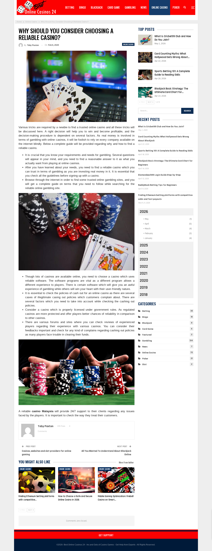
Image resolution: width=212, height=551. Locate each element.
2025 (144, 245)
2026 (144, 211)
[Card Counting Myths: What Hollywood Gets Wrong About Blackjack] (145, 57)
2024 (144, 252)
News (144, 7)
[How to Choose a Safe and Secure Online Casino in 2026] (76, 480)
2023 (144, 259)
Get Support (106, 535)
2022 (144, 266)
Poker (176, 7)
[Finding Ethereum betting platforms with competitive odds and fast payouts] (37, 480)
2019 (144, 287)
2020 (144, 280)
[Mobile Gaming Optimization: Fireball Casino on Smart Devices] (116, 480)
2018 (144, 294)
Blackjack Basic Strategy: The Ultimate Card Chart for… (171, 90)
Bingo (82, 7)
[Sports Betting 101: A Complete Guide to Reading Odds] (145, 75)
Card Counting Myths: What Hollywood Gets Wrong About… (172, 55)
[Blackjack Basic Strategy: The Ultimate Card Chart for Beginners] (145, 92)
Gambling (130, 7)
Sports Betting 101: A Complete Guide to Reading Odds (172, 73)
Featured (147, 334)
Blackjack (97, 7)
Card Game (113, 7)
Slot (144, 364)
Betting (69, 7)
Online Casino (160, 7)
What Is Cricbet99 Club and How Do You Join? (173, 38)
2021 (143, 273)
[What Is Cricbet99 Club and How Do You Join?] (145, 40)
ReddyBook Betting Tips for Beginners (157, 185)
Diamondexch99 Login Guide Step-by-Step (159, 174)
